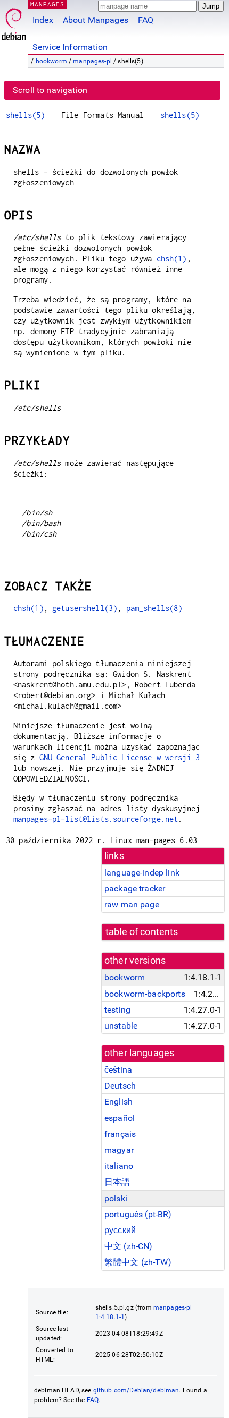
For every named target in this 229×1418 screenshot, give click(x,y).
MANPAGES (47, 4)
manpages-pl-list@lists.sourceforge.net (95, 818)
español (119, 1118)
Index (42, 20)
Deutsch (120, 1086)
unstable (120, 1026)
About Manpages (95, 20)
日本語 (117, 1182)
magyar (119, 1150)
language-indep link (141, 873)
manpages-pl (92, 61)
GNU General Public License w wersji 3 (119, 757)
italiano (118, 1166)
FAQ (145, 20)
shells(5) (25, 115)
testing (117, 1010)
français (120, 1134)
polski (115, 1198)
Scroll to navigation (50, 90)
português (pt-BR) (138, 1214)
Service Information (70, 47)
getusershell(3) (84, 608)
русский (120, 1230)
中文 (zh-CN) (128, 1246)
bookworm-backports (144, 994)
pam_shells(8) (154, 608)
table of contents (141, 932)
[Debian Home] (14, 21)
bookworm (51, 61)
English (118, 1102)
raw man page (131, 904)
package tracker (134, 889)
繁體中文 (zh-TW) (137, 1262)
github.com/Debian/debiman (136, 1390)
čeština (118, 1070)
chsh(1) (172, 258)
